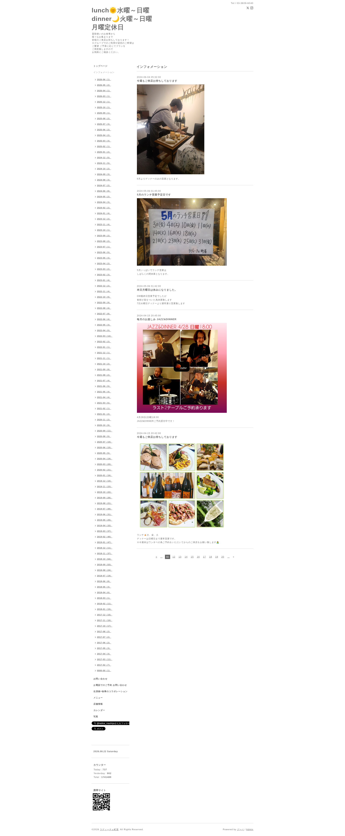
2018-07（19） (104, 576)
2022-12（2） (104, 286)
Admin (249, 829)
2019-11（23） (104, 486)
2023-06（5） (104, 252)
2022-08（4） (104, 308)
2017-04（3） (104, 654)
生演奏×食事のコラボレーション (110, 691)
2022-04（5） (104, 330)
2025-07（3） (104, 124)
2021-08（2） (104, 375)
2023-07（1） (104, 247)
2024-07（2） (104, 185)
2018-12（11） (104, 548)
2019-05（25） (104, 520)
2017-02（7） (104, 665)
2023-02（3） (104, 275)
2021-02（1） (104, 408)
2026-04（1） (104, 91)
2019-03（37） (104, 531)
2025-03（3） (104, 141)
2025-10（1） (104, 107)
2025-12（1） (104, 102)
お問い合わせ (100, 679)
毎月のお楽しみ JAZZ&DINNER (156, 319)
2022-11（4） (104, 291)
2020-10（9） (104, 425)
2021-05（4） (104, 392)
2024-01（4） (104, 213)
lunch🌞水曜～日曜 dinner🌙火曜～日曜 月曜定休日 (122, 19)
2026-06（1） (104, 79)
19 (216, 557)
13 (180, 557)
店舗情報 (98, 704)
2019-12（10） (104, 481)
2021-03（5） (104, 403)
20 (222, 557)
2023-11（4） (104, 224)
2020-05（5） (104, 453)
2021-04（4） (104, 397)
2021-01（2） (104, 414)
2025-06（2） (104, 130)
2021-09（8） (104, 369)
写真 (95, 716)
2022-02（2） (104, 341)
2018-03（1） (104, 598)
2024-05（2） (104, 197)
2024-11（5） (104, 163)
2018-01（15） (104, 609)
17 (204, 557)
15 (192, 557)
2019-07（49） (104, 509)
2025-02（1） (104, 146)
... (161, 557)
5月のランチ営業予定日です (154, 194)
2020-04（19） (104, 459)
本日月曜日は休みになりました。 (157, 289)
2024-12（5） (104, 157)
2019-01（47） (104, 542)
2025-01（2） (104, 152)
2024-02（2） (104, 208)
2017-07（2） (104, 637)
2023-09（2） (104, 236)
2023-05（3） (104, 258)
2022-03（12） (104, 336)
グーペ (240, 829)
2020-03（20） (104, 464)
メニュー (98, 697)
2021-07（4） (104, 381)
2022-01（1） (104, 347)
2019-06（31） (104, 514)
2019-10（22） (104, 492)
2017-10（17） (104, 626)
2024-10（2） (104, 169)
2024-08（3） (104, 180)
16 (198, 557)
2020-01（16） (104, 475)
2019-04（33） (104, 525)
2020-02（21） (104, 470)
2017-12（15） (104, 615)
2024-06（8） (104, 191)
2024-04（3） (104, 202)
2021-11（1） (104, 358)
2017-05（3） (104, 648)
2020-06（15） (104, 447)
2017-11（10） (104, 620)
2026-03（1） (104, 96)
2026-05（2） (104, 85)
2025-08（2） (104, 118)
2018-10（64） (104, 559)
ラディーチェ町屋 (109, 829)
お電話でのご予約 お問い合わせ (110, 685)
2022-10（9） (104, 297)
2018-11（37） (104, 553)
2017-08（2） (104, 631)
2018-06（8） (104, 581)
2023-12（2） (104, 219)
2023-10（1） (104, 230)
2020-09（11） (104, 431)
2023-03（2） (104, 269)
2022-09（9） (104, 302)
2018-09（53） (104, 565)
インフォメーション (103, 72)
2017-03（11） (104, 659)
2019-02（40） (104, 537)
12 (173, 557)
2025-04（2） (104, 135)
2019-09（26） (104, 498)
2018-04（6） (104, 592)
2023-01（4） (104, 280)
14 (186, 557)
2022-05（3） (104, 325)
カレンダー (99, 710)
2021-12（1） (104, 353)
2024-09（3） (104, 174)
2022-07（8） (104, 314)
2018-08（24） (104, 570)
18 (210, 557)
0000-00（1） (104, 670)
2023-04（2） (104, 263)
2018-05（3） (104, 587)
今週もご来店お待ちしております (157, 80)
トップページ (100, 66)
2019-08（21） (104, 503)
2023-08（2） (104, 241)
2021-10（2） (104, 364)
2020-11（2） (104, 420)
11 (167, 557)
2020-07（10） (104, 442)
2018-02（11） (104, 604)
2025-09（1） (104, 113)
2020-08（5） (104, 436)
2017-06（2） (104, 643)
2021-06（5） (104, 386)
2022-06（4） (104, 319)
